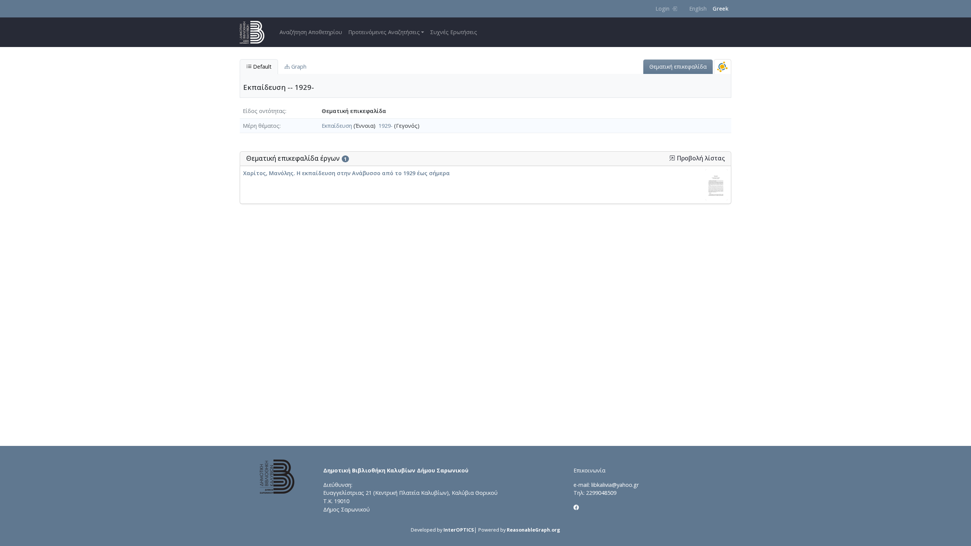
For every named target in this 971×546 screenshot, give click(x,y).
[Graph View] (722, 66)
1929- (386, 125)
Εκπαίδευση (337, 125)
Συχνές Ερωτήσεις (453, 32)
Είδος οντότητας (264, 111)
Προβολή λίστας (700, 158)
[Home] (255, 32)
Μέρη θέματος (261, 125)
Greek (720, 8)
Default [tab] (261, 66)
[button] (672, 158)
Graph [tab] (298, 66)
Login (662, 8)
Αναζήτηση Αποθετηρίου (311, 32)
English (698, 8)
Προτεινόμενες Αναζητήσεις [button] (384, 32)
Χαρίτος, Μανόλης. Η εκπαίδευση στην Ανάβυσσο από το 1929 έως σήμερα (346, 173)
